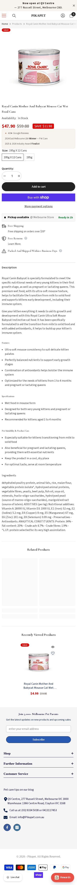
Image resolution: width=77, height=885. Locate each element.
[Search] (14, 16)
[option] (38, 65)
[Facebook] (7, 827)
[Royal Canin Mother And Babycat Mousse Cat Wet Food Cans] (38, 661)
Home (5, 24)
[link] (20, 610)
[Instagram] (17, 827)
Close (74, 5)
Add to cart (38, 186)
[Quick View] (53, 647)
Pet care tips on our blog (19, 790)
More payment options (39, 206)
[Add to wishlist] (53, 653)
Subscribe (39, 739)
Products (17, 24)
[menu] (4, 15)
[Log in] (63, 16)
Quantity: (8, 169)
